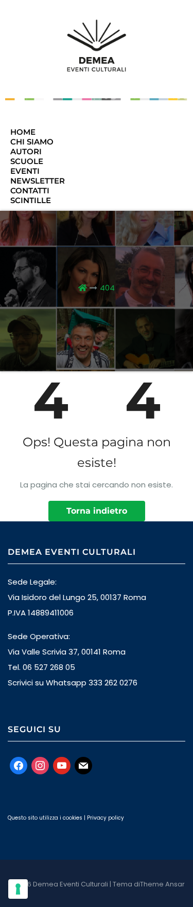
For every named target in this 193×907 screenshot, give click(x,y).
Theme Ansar (162, 884)
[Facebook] (18, 764)
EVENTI (25, 171)
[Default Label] (62, 764)
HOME (23, 132)
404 (107, 287)
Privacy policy (105, 818)
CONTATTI (29, 190)
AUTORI (26, 151)
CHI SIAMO (32, 142)
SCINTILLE (30, 200)
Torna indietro (96, 511)
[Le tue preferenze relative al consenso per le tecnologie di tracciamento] (18, 889)
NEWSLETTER (37, 181)
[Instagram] (40, 764)
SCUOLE (26, 161)
